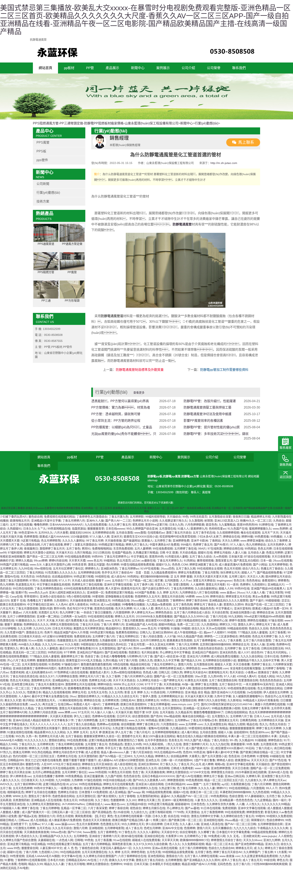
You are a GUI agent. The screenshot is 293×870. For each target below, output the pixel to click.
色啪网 (22, 864)
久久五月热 (116, 692)
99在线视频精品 (239, 788)
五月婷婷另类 (110, 700)
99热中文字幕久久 (45, 788)
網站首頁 (45, 68)
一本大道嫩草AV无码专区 (258, 684)
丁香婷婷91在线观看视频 (30, 860)
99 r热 (233, 740)
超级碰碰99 (182, 804)
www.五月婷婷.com (191, 724)
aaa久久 (35, 704)
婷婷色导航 (138, 852)
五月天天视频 (79, 680)
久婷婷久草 (253, 776)
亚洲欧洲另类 (251, 836)
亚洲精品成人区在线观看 (46, 800)
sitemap (152, 480)
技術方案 (42, 201)
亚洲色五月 (152, 760)
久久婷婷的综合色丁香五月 (237, 816)
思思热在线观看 (104, 608)
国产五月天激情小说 (214, 756)
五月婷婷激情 (173, 860)
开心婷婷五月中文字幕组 (175, 652)
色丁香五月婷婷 (187, 788)
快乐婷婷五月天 (230, 572)
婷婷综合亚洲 (265, 612)
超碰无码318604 (80, 532)
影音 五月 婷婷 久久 (136, 692)
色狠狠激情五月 (67, 640)
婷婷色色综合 (163, 612)
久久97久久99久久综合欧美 (150, 844)
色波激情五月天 (25, 584)
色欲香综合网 (48, 580)
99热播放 (276, 536)
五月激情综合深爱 (220, 516)
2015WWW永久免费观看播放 (154, 616)
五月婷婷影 (137, 516)
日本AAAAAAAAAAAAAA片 (66, 524)
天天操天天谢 (123, 712)
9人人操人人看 (255, 592)
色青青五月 (176, 740)
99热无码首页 (198, 516)
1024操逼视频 (79, 536)
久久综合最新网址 (206, 588)
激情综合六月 (46, 816)
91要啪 (8, 860)
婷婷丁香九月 (15, 768)
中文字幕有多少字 (62, 720)
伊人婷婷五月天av (142, 612)
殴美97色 (21, 592)
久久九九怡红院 (219, 744)
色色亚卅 (234, 756)
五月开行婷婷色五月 (152, 640)
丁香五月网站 (35, 572)
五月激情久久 (220, 716)
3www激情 (89, 832)
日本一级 (265, 560)
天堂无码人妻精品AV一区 (115, 848)
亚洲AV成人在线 (278, 772)
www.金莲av (227, 592)
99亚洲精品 (38, 844)
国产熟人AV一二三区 (118, 520)
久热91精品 (110, 660)
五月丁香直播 (103, 840)
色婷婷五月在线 (67, 756)
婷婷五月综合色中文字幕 (68, 752)
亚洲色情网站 (156, 856)
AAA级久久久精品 (29, 644)
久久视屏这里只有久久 (173, 520)
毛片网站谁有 (149, 652)
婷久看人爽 (27, 648)
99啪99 (260, 816)
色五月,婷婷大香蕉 (114, 668)
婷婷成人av (111, 708)
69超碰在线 (277, 756)
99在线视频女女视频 (209, 568)
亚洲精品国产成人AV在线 (141, 624)
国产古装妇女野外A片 (155, 588)
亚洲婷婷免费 (181, 540)
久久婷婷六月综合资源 (42, 712)
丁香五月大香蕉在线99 (49, 684)
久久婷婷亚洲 (160, 748)
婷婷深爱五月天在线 (238, 596)
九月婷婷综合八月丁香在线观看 (198, 592)
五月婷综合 (83, 768)
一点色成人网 (64, 840)
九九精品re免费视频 (158, 604)
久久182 (131, 800)
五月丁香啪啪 (126, 796)
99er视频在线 (42, 568)
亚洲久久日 (272, 844)
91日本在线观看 (211, 808)
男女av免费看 (260, 596)
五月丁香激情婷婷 (212, 812)
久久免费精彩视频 (193, 844)
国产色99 (156, 716)
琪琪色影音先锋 (122, 844)
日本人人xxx (261, 716)
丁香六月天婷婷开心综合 (137, 676)
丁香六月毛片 (142, 732)
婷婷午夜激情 (237, 620)
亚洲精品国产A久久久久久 (55, 836)
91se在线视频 (122, 840)
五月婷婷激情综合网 (270, 824)
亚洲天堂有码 (242, 608)
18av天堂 (200, 676)
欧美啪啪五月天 (19, 520)
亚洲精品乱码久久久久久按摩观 (228, 600)
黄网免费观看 (83, 816)
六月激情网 (257, 788)
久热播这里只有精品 (145, 552)
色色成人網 (150, 672)
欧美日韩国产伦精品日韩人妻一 (131, 820)
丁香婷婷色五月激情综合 (91, 516)
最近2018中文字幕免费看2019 (78, 648)
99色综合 (152, 668)
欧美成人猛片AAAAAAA (54, 536)
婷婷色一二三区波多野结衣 (221, 636)
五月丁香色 (73, 548)
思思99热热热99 (247, 524)
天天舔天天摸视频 (61, 716)
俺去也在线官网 (250, 532)
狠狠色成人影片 (99, 672)
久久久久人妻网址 (73, 540)
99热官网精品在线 (58, 528)
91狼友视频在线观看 (20, 732)
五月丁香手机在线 (204, 532)
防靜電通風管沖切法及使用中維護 (207, 414)
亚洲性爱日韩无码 (22, 684)
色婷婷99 (116, 864)
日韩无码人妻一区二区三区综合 (70, 812)
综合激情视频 (140, 716)
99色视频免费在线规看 (241, 688)
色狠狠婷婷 (117, 800)
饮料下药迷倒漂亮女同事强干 (42, 728)
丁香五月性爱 (136, 644)
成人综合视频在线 (125, 764)
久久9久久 (19, 692)
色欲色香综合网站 (63, 796)
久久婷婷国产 (251, 852)
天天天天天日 (259, 760)
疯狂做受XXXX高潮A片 (160, 620)
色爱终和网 (17, 672)
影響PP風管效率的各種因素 (203, 420)
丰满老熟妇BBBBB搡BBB (235, 792)
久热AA (286, 796)
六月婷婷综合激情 (66, 676)
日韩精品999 (16, 760)
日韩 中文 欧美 (169, 552)
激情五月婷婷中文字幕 (205, 816)
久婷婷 (99, 748)
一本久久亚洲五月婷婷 (160, 644)
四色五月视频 (65, 816)
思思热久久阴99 (233, 604)
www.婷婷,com (67, 712)
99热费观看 (262, 536)
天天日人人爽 (255, 576)
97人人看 (47, 824)
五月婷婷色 (81, 836)
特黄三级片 (160, 820)
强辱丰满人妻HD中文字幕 (222, 752)
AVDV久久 (6, 784)
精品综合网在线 (140, 664)
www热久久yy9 (38, 592)
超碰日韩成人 (8, 820)
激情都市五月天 (131, 736)
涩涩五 (285, 600)
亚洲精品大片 (275, 584)
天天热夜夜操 (171, 684)
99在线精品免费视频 (77, 556)
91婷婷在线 (266, 524)
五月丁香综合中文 (230, 684)
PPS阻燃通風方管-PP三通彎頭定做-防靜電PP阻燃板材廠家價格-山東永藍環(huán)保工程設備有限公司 (105, 123)
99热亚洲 (199, 752)
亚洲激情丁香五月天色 (275, 776)
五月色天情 (154, 852)
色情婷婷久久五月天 (147, 596)
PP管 (90, 68)
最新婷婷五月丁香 (72, 656)
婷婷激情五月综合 (222, 772)
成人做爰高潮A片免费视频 (235, 564)
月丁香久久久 (168, 764)
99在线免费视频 (163, 548)
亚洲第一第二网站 (48, 616)
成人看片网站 (189, 732)
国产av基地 (192, 808)
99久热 (20, 736)
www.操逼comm (65, 824)
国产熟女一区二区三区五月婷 (45, 556)
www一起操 (202, 768)
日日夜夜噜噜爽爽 (61, 748)
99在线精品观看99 (152, 688)
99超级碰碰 (272, 600)
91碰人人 (183, 528)
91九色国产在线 (237, 528)
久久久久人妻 (206, 788)
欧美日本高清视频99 (13, 604)
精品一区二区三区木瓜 (220, 844)
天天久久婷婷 (230, 540)
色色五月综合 (277, 724)
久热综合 (278, 520)
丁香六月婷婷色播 (86, 720)
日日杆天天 (124, 716)
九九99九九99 (42, 628)
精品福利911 (113, 628)
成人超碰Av (105, 760)
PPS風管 (42, 142)
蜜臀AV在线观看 (158, 728)
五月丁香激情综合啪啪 (185, 608)
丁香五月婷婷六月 (73, 520)
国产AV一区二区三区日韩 (240, 824)
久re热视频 (220, 556)
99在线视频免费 (235, 812)
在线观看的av (155, 532)
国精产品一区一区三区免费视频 (173, 676)
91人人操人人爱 (143, 608)
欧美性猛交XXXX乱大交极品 (83, 660)
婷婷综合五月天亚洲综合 (97, 764)
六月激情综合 (168, 724)
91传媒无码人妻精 (176, 556)
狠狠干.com (103, 580)
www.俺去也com (114, 804)
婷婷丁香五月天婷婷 (268, 728)
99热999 (97, 556)
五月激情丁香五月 (96, 744)
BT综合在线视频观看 (257, 556)
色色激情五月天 (110, 824)
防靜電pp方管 (190, 476)
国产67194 (74, 832)
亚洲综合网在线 (154, 836)
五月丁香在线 (251, 648)
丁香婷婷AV (177, 600)
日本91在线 (271, 656)
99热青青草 (79, 564)
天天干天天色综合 (124, 680)
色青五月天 (70, 800)
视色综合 (135, 808)
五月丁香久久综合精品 (81, 724)
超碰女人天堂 (223, 664)
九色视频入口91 (49, 852)
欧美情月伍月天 (131, 588)
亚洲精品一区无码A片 (196, 708)
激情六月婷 (80, 828)
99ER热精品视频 (102, 688)
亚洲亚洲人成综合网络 (149, 784)
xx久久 (221, 640)
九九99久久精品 (143, 756)
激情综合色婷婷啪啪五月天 (209, 688)
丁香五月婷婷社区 (127, 636)
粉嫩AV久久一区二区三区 (255, 520)
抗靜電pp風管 (172, 476)
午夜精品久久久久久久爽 (272, 828)
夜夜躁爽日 (31, 548)
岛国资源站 (79, 528)
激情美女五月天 (228, 720)
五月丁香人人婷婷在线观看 (201, 856)
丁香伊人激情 (148, 696)
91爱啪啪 (262, 756)
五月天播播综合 (222, 828)
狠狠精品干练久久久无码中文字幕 (258, 660)
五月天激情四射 (88, 756)
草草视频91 (31, 596)
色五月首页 (124, 560)
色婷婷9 (245, 584)
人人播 (240, 804)
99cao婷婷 (40, 560)
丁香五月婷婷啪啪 (46, 708)
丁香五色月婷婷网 (182, 588)
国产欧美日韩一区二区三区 (185, 820)
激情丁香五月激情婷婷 (14, 580)
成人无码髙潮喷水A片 (39, 672)
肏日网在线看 (282, 748)
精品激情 (162, 600)
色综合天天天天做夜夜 (97, 820)
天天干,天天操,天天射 (50, 620)
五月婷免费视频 (17, 640)
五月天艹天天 (270, 532)
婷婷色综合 (193, 668)
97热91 (34, 580)
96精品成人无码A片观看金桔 (261, 700)
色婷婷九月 (59, 688)
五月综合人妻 (256, 552)
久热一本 (31, 736)
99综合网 (269, 860)
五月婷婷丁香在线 (185, 548)
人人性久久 (253, 804)
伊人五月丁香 (123, 732)
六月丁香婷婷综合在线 (132, 856)
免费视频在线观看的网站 (59, 516)
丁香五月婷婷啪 (41, 688)
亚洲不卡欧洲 (199, 540)
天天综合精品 (188, 552)
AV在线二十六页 (97, 860)
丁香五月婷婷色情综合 (48, 588)
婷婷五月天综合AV (195, 672)
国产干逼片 (257, 600)
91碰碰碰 (260, 740)
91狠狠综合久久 (25, 620)
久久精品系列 (183, 712)
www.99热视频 (97, 772)
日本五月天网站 (62, 628)
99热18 (94, 604)
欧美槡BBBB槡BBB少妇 (194, 840)
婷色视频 (245, 636)
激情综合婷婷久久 (89, 696)
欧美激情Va (242, 760)
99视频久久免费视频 (279, 816)
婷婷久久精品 (24, 560)
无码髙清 (5, 800)
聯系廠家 (286, 447)
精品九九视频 (236, 724)
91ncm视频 (35, 640)
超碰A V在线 (181, 792)
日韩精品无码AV (76, 860)
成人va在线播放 (110, 604)
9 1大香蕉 (280, 852)
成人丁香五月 (134, 828)
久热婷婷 (77, 780)
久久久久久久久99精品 (276, 804)
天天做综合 (95, 708)
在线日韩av (65, 704)
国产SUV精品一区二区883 (115, 756)
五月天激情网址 (172, 708)
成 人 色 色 (70, 848)
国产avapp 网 (136, 792)
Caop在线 (16, 596)
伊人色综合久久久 (27, 836)
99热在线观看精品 (90, 784)
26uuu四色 (167, 568)
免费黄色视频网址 (127, 632)
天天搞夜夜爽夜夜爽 (36, 832)
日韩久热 (176, 672)
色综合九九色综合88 (221, 848)
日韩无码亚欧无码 (272, 648)
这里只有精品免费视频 (102, 740)
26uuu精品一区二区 (143, 600)
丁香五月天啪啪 (75, 864)
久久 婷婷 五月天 (167, 592)
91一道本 (232, 584)
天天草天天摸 (77, 560)
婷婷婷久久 (92, 568)
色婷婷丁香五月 (202, 544)
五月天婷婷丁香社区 (74, 772)
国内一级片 (280, 800)
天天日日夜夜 (240, 768)
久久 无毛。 (234, 836)
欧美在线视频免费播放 (14, 656)
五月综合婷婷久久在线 (143, 788)
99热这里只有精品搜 (160, 804)
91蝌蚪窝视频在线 (70, 700)
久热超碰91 (14, 528)
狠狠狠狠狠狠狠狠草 (242, 728)
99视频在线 (102, 576)
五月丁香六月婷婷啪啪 (193, 848)
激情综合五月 (34, 632)
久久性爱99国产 (14, 632)
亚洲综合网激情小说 (242, 612)
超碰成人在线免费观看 (146, 840)
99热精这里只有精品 (111, 544)
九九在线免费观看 (96, 524)
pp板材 (69, 68)
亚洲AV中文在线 (172, 828)
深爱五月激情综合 (86, 544)
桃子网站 (28, 700)
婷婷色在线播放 (257, 620)
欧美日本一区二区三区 (204, 792)
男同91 (86, 548)
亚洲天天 (116, 536)
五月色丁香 (273, 796)
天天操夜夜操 (113, 540)
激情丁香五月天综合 (178, 532)
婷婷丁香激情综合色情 (88, 668)
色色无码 (128, 748)
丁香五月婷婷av (129, 568)
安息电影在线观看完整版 (245, 668)
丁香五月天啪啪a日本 (203, 720)
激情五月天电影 (215, 584)
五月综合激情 (124, 532)
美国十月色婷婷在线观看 (270, 704)
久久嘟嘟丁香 (206, 832)
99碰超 (185, 628)
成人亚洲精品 (117, 792)
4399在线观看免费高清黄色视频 (84, 588)
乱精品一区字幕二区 (73, 808)
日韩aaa (23, 820)
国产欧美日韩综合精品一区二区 (259, 752)
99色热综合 (43, 576)
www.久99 (202, 596)
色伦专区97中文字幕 (79, 608)
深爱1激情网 (181, 584)
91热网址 (189, 560)
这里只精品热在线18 (55, 784)
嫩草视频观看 (205, 560)
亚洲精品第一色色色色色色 (236, 800)
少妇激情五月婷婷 (24, 828)
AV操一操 (188, 684)
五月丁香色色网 (182, 604)
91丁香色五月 (127, 832)
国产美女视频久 (107, 796)
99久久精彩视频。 (154, 744)
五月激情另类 (268, 744)
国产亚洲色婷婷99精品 (249, 844)
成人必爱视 (92, 752)
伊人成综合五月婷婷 (275, 692)
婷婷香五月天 (244, 848)
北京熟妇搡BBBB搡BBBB (215, 644)
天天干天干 (177, 748)
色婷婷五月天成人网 (51, 736)
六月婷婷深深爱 (282, 664)
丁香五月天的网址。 (276, 652)
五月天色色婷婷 (22, 788)
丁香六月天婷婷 (261, 784)
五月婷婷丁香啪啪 (273, 668)
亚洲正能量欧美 (93, 776)
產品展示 (112, 68)
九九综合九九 (139, 812)
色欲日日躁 (32, 768)
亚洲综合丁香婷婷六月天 (104, 836)
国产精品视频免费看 (269, 572)
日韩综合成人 (94, 804)
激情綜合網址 (57, 740)
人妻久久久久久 (10, 780)
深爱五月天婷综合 (204, 580)
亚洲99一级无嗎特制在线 (177, 800)
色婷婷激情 (31, 536)
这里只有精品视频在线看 (191, 620)
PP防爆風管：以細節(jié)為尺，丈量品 (121, 427)
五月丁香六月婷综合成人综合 (192, 612)
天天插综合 (174, 516)
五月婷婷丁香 (232, 648)
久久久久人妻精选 (46, 648)
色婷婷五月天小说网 (145, 520)
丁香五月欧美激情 (133, 620)
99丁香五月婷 (94, 540)
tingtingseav (224, 580)
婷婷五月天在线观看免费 (118, 784)
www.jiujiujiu (269, 836)
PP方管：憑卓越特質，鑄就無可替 (115, 414)
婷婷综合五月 (240, 644)
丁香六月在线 (218, 616)
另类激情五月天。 (46, 700)
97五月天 (83, 712)
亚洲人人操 (258, 644)
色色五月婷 (265, 548)
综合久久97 (46, 676)
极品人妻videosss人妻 (115, 752)
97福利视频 (15, 552)
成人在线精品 (38, 820)
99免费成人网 (216, 836)
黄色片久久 (162, 608)
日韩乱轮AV (127, 700)
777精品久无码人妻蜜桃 (252, 632)
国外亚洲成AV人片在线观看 (228, 692)
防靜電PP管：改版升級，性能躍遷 (210, 401)
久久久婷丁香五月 (119, 524)
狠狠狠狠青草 (95, 528)
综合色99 (257, 652)
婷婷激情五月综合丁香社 (226, 840)
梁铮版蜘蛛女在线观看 (119, 596)
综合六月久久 (250, 568)
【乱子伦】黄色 (103, 816)
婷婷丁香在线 (30, 808)
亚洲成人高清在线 (212, 824)
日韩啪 (79, 840)
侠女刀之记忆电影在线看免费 (43, 760)
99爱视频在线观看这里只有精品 (208, 728)
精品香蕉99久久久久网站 (49, 732)
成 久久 (258, 848)
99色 (185, 516)
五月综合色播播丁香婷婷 (48, 776)
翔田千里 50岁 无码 (146, 712)
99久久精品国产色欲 (190, 636)
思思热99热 (156, 556)
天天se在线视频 (216, 628)
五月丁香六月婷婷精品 (96, 844)
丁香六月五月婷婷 (187, 644)
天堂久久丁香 (163, 584)
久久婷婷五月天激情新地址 (43, 804)
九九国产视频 (113, 776)
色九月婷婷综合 (256, 544)
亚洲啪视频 (96, 828)
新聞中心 (138, 68)
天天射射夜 (20, 748)
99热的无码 (55, 652)
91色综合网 (158, 692)
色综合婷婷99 (275, 820)
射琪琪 (208, 520)
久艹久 (41, 528)
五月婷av (34, 824)
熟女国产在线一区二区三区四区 (264, 604)
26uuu (241, 592)
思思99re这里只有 (156, 524)
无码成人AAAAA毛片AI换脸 (43, 856)
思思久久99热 (133, 744)
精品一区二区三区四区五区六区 (223, 780)
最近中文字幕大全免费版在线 (50, 696)
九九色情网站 (209, 624)
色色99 (187, 752)
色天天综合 (237, 672)
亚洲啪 (270, 644)
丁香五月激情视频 (27, 608)
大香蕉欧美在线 (240, 784)
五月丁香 (5, 788)
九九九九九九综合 (244, 828)
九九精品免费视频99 (163, 572)
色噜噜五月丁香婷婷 (39, 600)
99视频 (231, 632)
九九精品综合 (178, 728)
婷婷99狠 (247, 536)
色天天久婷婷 (123, 608)
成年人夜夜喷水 (78, 604)
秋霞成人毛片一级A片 (87, 704)
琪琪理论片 (258, 820)
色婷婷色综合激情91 (115, 788)
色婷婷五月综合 (67, 792)
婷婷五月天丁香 (266, 624)
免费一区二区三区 (188, 624)
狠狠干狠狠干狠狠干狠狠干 (79, 760)
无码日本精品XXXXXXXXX (158, 776)
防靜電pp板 (154, 476)
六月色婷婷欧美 (194, 524)
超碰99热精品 (167, 624)
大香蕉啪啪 (160, 648)
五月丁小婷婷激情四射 (21, 616)
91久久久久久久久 (35, 740)
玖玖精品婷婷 (179, 756)
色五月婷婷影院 (51, 540)
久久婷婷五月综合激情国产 (100, 856)
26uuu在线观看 (282, 560)
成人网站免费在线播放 (225, 656)
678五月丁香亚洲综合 (66, 764)
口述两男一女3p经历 (73, 616)
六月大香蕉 (61, 532)
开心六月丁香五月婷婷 (21, 660)
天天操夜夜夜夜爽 (81, 600)
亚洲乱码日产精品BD (90, 652)
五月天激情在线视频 (34, 664)
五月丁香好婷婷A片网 (13, 712)
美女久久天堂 (12, 700)
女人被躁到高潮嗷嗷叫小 (248, 696)
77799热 (178, 812)
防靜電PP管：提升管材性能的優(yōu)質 (212, 427)
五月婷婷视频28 (129, 640)
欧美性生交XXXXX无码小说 (141, 536)
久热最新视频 (108, 640)
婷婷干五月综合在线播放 (41, 792)
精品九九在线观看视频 (57, 692)
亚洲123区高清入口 (226, 520)
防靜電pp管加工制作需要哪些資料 (224, 369)
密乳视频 (138, 524)
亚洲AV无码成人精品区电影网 (31, 720)
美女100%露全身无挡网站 (159, 736)
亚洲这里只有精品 (18, 844)
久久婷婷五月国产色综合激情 (18, 840)
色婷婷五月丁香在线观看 (87, 584)
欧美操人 (147, 540)
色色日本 (239, 580)
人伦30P (46, 764)
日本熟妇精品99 (175, 784)
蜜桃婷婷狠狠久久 (260, 528)
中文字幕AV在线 (71, 856)
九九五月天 (126, 768)
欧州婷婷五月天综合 (278, 576)
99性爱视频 (17, 856)
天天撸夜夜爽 (136, 668)
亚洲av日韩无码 (234, 776)
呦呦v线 (220, 764)
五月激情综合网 (203, 664)
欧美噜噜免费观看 (79, 688)
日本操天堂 (236, 556)
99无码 (249, 748)
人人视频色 (285, 836)
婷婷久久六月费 (38, 748)
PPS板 (41, 151)
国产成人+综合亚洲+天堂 (169, 656)
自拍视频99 (241, 732)
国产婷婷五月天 (173, 680)
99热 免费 (252, 744)
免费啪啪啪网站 (102, 548)
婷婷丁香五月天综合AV (227, 852)
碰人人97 (244, 652)
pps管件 (42, 160)
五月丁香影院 (211, 784)
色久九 (263, 724)
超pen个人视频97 (215, 632)
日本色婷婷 (248, 756)
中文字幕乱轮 (139, 556)
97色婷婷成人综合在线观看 (71, 672)
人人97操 (170, 636)
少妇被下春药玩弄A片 (13, 516)
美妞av (17, 612)
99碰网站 (109, 560)
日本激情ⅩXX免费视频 (93, 792)
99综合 (185, 816)
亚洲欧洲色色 (109, 568)
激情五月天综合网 (172, 596)
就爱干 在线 (18, 600)
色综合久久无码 (258, 628)
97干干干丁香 (153, 684)
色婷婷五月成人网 (100, 680)
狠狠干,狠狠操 (13, 624)
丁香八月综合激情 (151, 636)
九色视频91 (259, 584)
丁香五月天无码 (89, 624)
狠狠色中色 (32, 764)
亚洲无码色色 (228, 652)
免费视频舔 (229, 808)
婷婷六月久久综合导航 (212, 700)
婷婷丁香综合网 (118, 808)
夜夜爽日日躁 (241, 516)
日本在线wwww (115, 528)
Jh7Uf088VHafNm (73, 804)
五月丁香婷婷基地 (205, 640)
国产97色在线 (277, 760)
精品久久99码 (8, 744)
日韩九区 (164, 672)
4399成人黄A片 (246, 676)
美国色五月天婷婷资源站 (88, 628)
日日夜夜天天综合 (29, 636)
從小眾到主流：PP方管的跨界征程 (115, 420)
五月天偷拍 (167, 712)
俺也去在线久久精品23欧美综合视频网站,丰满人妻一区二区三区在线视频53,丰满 (227, 736)
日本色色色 (198, 804)
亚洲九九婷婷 (271, 840)
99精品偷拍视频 (237, 628)
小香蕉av (251, 672)
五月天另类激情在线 (94, 852)
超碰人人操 (225, 732)
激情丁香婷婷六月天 (195, 744)
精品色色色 (207, 608)
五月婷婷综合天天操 (270, 720)
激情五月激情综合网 (183, 700)
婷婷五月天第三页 (149, 800)
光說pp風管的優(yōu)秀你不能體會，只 (123, 433)
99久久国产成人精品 (197, 740)
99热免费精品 (73, 776)
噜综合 (78, 788)
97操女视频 (275, 620)
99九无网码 (235, 616)
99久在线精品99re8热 (167, 752)
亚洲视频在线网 (213, 820)
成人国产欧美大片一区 (200, 748)
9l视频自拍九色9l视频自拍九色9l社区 (103, 644)
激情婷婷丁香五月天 (52, 548)
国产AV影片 (221, 544)
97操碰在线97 (70, 664)
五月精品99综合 (136, 804)
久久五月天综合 (62, 828)
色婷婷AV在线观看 (103, 716)
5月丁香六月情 (128, 660)
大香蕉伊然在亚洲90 (104, 768)
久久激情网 (196, 520)
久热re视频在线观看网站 (126, 672)
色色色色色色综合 (271, 680)
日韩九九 (145, 632)
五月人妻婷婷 (142, 548)
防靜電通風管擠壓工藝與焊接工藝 (207, 407)
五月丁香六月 (241, 864)
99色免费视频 (194, 780)
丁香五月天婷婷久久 (169, 560)
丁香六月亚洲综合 (141, 752)
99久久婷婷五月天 (132, 824)
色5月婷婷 (112, 564)
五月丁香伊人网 (143, 584)
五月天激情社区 (86, 796)
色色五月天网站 (19, 680)
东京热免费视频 (123, 548)
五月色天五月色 (97, 692)
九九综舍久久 (253, 780)
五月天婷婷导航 (278, 564)
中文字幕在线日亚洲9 (40, 604)
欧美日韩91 (166, 720)
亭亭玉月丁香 (113, 748)
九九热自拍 (127, 708)
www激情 (140, 532)
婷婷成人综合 (225, 760)
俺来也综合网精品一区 (196, 716)
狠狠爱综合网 (29, 848)
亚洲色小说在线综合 (52, 596)
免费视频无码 (82, 636)
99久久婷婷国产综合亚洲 (141, 528)
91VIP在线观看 (149, 568)
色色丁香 (138, 772)
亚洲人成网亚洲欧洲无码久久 (67, 592)
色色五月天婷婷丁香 (264, 636)
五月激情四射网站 (148, 796)
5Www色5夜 (58, 832)
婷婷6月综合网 (58, 560)
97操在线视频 (92, 780)
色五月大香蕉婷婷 (87, 824)
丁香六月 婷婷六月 (112, 624)
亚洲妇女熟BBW (162, 632)
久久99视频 (46, 780)
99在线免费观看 (77, 740)
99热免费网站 (219, 796)
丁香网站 (214, 540)
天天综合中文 (169, 832)
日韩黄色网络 (248, 720)
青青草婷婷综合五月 (147, 708)
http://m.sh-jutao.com (223, 163)
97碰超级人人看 (10, 808)
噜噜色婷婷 (41, 524)
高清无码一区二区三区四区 (29, 652)
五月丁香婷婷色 (107, 832)
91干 (287, 740)
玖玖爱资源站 (92, 788)
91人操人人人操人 (102, 712)
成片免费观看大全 (76, 620)
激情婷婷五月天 (41, 680)
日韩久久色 (146, 660)
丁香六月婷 (30, 852)
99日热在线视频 (23, 588)
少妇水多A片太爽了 (209, 536)
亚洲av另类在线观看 (164, 848)
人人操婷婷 (197, 584)
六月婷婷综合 (175, 692)
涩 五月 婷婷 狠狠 (181, 576)
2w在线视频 (254, 692)
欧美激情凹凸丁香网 (130, 740)
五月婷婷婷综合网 (103, 532)
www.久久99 (136, 720)
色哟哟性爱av (217, 528)
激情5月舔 (45, 608)
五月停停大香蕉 (281, 708)
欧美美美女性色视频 (179, 640)
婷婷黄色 (283, 580)
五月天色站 (44, 828)
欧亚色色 (211, 524)
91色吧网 (54, 664)
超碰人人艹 (248, 572)
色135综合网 (121, 812)
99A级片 (186, 544)
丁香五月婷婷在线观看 (69, 744)
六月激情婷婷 (121, 612)
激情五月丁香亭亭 (39, 796)
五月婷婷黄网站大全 (170, 696)
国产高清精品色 (102, 812)
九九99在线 (25, 568)
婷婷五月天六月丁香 (91, 676)
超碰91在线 (205, 552)
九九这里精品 (262, 800)
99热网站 (250, 548)
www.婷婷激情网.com (215, 668)
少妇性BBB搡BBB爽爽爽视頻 (269, 864)
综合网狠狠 (128, 724)
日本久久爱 (159, 816)
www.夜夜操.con (229, 856)
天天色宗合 (27, 576)
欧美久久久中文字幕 (166, 660)
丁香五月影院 (210, 572)
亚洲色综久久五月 (145, 768)
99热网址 (133, 576)
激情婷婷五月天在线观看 (80, 684)
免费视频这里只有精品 (119, 592)
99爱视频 (98, 596)
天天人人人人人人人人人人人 (47, 724)
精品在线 (252, 724)
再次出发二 (49, 704)
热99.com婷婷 (142, 648)
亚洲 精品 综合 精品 (197, 692)
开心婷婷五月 (175, 808)
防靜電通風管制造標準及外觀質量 (140, 369)
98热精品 (151, 720)
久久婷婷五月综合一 (149, 680)
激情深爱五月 (223, 560)
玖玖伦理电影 (188, 832)
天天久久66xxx (252, 840)
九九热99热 (215, 676)
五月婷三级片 (237, 576)
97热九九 (6, 752)
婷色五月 (282, 860)
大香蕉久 (194, 756)
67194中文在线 (199, 772)
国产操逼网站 (131, 540)
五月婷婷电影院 (114, 828)
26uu (73, 696)
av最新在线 (148, 560)
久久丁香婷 (113, 676)
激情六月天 (204, 828)
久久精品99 (246, 740)
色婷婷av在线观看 (108, 724)
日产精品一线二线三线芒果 (146, 580)
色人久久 (174, 844)
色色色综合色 (131, 776)
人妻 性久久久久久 (206, 800)
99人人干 (271, 788)
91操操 (175, 628)
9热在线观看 (121, 664)
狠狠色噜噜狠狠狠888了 (208, 712)
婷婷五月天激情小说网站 (39, 552)
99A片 (202, 548)
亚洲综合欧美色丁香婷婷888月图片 (35, 668)
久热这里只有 (167, 788)
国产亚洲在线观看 (116, 652)
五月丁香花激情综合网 (223, 680)
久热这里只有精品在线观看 (129, 728)
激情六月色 (185, 664)
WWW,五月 (20, 796)
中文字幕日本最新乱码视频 (53, 584)
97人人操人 (237, 544)
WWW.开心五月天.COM (128, 684)
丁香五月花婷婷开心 (116, 556)
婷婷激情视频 (175, 780)
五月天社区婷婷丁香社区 (68, 568)
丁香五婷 (267, 852)
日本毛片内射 (55, 860)
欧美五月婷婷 (21, 752)
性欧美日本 (34, 692)
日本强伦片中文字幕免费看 (233, 832)
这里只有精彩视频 (160, 812)
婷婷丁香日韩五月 (148, 724)
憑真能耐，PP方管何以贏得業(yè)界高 (120, 401)
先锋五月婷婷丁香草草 (255, 708)
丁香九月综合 (219, 740)
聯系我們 (239, 68)
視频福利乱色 (15, 792)
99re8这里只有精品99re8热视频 (264, 616)
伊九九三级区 (82, 716)
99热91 (165, 700)
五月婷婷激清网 (83, 748)
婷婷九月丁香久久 (137, 544)
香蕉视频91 (269, 580)
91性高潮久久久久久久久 (60, 572)
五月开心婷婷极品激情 (46, 772)
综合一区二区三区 (18, 688)
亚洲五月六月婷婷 (198, 656)
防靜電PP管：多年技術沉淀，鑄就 (216, 433)
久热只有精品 (82, 552)
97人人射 (229, 676)
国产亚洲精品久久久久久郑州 (202, 860)
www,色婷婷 (280, 528)
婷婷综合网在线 (233, 548)
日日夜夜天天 (29, 780)
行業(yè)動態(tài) (206, 123)
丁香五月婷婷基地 (158, 704)
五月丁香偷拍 (73, 736)
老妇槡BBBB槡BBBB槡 (154, 576)
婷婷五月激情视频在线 (64, 624)
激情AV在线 (11, 576)
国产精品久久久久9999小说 (191, 616)
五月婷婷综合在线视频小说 (219, 660)
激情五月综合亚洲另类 (76, 728)
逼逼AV (165, 796)
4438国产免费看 (145, 592)
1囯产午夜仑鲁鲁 (204, 760)
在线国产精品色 (121, 552)
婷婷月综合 (217, 596)
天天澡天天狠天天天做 (199, 696)
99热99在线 (242, 588)
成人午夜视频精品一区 (188, 632)
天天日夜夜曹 (241, 664)
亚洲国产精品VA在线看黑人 (268, 588)
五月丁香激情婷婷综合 (113, 720)
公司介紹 (188, 68)
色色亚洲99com (259, 732)
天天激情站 (192, 812)
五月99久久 (45, 532)
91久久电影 (72, 644)
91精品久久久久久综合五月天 (119, 696)
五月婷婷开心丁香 (195, 836)
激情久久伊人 (246, 624)
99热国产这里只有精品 (14, 564)
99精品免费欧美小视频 (226, 708)
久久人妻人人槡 (189, 824)
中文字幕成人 (224, 608)
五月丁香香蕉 (277, 632)
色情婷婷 (189, 828)
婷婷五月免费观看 (189, 572)
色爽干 (48, 632)
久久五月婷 (24, 628)
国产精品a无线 (27, 816)
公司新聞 (42, 184)
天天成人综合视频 (83, 580)
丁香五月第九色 (118, 516)
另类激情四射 (21, 800)
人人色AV (61, 604)
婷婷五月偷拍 (222, 552)
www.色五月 (94, 560)
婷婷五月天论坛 (101, 728)
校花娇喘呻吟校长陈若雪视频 (177, 536)
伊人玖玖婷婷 (154, 824)
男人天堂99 (112, 588)
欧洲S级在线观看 (132, 836)
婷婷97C (221, 788)
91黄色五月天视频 (196, 680)
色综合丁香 (92, 656)
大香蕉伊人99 (174, 836)
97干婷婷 (69, 652)
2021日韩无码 (101, 552)
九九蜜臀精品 (227, 524)
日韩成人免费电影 (182, 768)
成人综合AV (118, 576)
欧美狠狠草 (238, 744)
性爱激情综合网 (248, 680)
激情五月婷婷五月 (148, 700)
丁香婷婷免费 (110, 704)
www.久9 (35, 564)
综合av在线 (96, 620)
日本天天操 (141, 864)
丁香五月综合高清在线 (24, 676)
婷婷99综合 (104, 684)
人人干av (185, 580)
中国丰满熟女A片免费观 (164, 544)
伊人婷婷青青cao (20, 776)
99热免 (89, 840)
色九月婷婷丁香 (69, 612)
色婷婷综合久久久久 (36, 624)
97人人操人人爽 (99, 536)
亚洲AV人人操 (95, 520)
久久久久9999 (141, 848)
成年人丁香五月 (231, 860)
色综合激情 (236, 796)
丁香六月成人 (264, 748)
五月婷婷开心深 (217, 620)
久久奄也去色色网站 (126, 688)
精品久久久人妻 (54, 864)
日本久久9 (29, 528)
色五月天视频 (232, 568)
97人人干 (64, 580)
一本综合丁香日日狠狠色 (96, 612)
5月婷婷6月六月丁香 (140, 656)
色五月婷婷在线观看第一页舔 (132, 816)
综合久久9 (198, 628)
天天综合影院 (220, 612)
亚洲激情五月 (102, 600)
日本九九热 (176, 524)
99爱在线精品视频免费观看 (137, 564)
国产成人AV (124, 648)
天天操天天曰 (64, 552)
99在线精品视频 (70, 852)
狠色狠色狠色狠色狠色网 (96, 664)
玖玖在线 (173, 816)
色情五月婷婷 (274, 552)
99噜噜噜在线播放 (133, 604)
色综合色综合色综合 (210, 648)
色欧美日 (134, 652)
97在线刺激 (214, 548)
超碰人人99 (226, 588)
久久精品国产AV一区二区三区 (190, 796)
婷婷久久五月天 (124, 616)
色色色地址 (253, 580)
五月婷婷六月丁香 (241, 716)
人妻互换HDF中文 (51, 848)
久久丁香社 (102, 800)
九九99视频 (62, 780)
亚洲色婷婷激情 (88, 640)
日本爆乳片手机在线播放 (164, 864)
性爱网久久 (11, 648)
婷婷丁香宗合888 (196, 600)
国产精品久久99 (191, 660)
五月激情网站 (107, 648)
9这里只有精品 (30, 540)
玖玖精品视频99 (62, 576)
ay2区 (225, 784)
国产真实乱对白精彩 (246, 560)
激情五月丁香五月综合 (150, 860)
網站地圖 (253, 476)
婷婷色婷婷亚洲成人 (172, 668)
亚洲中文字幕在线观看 (118, 584)
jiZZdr (136, 560)
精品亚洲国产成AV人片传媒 (71, 632)
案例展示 (163, 68)
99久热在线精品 (41, 752)
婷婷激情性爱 (254, 812)
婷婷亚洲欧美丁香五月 (203, 564)
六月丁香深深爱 (97, 808)
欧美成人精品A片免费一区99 (270, 608)
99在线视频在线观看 (100, 616)
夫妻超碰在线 (46, 840)
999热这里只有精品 (102, 632)
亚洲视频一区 (95, 592)
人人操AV (24, 696)
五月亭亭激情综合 (156, 740)
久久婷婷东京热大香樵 (220, 804)
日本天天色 (171, 824)
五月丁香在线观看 (21, 524)
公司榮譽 (213, 68)
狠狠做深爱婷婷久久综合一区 (102, 736)
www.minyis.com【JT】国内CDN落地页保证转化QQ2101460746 (212, 704)
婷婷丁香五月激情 (206, 684)
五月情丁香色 (203, 852)
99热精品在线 (120, 600)
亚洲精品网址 (60, 680)
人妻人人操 (239, 552)
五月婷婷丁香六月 (103, 636)
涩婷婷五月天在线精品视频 (58, 768)
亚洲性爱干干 (18, 824)
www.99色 (13, 848)
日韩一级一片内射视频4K (176, 760)
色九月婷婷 (7, 584)
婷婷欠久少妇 (227, 624)
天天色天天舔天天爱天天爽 (210, 576)
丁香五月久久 (27, 744)
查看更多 (139, 392)
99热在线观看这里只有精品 (64, 844)
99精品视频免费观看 (159, 792)
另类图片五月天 (48, 612)
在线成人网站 (266, 676)
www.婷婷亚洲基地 (252, 540)
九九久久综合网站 (251, 656)
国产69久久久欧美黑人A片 (149, 780)
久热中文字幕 (222, 696)
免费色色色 (65, 668)
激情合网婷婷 (281, 784)
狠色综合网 (35, 516)
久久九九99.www (52, 644)
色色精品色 (116, 744)
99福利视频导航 (155, 516)
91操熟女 (50, 640)
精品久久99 (35, 864)
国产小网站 (260, 564)
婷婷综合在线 (231, 536)
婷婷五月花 (79, 692)
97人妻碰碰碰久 (255, 796)
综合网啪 (163, 768)
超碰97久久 (163, 564)
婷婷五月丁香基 (213, 776)
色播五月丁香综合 (272, 568)
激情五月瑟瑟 (96, 564)
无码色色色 (224, 864)
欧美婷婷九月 (199, 528)
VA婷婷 (189, 596)
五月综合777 (120, 580)
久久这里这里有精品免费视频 (259, 856)
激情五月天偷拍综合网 (73, 708)
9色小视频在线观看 (78, 596)
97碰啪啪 (163, 628)
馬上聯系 (246, 142)
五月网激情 (171, 580)
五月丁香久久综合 (200, 556)
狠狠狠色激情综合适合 (51, 660)
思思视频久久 (131, 628)
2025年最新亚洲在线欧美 (250, 772)
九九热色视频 (260, 792)
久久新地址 (234, 700)
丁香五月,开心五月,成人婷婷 (195, 764)
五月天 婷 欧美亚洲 (102, 732)
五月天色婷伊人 (277, 544)
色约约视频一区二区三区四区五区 (34, 756)
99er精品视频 (172, 716)
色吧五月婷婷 (152, 828)
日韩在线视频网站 (236, 712)
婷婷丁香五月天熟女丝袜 (15, 772)
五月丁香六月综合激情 (257, 640)
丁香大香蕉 (234, 640)
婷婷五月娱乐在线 (154, 808)
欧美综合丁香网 (268, 672)
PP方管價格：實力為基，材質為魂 (120, 407)
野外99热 (59, 608)
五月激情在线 (167, 528)
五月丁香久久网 (185, 568)
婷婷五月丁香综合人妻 (208, 604)
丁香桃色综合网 (88, 848)
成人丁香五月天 (252, 860)
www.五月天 (112, 620)
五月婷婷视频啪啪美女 (166, 732)
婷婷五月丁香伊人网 (178, 688)
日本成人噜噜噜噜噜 (113, 656)
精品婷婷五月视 (260, 516)
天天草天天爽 (170, 840)
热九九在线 (174, 744)
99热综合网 (86, 800)
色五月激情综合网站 (269, 688)
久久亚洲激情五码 (215, 724)
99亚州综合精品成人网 (117, 780)
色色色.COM (180, 564)
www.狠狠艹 (194, 784)
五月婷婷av (182, 720)
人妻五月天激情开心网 (56, 564)
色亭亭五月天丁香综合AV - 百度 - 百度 (125, 572)
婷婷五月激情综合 (177, 772)
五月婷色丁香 (162, 540)
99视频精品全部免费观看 (177, 852)
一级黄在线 (65, 788)
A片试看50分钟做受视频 (57, 636)
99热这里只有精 (83, 576)
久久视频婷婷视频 (228, 532)
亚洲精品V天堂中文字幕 (46, 520)
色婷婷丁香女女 (261, 664)
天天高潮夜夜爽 (155, 772)
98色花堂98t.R (27, 532)
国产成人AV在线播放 (189, 776)
